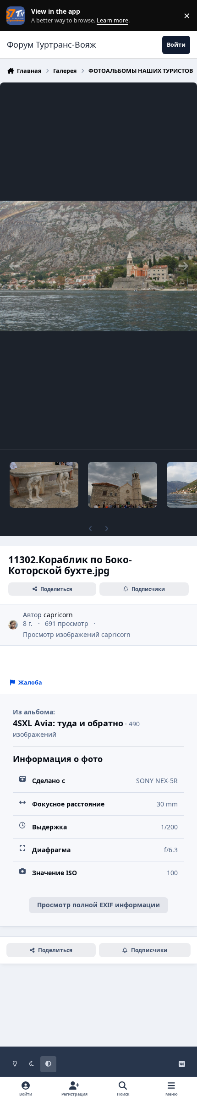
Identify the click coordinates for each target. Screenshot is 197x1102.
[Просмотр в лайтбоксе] (98, 265)
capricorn (58, 614)
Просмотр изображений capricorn (77, 634)
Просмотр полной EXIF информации (98, 904)
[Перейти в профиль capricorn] (13, 625)
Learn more (17, 15)
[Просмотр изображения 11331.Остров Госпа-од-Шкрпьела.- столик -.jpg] (44, 485)
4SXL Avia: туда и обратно (68, 723)
